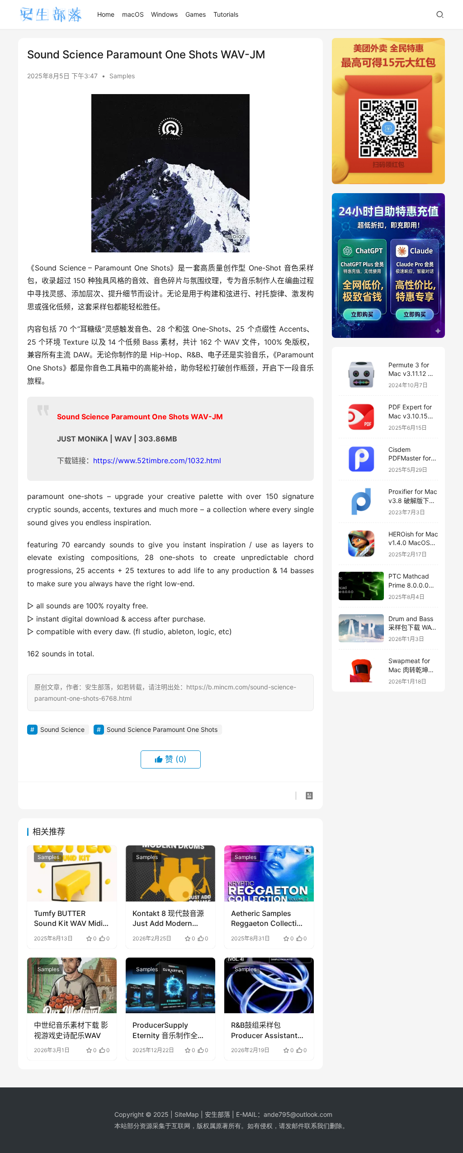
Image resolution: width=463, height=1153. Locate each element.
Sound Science (62, 729)
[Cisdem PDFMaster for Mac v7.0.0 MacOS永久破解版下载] (361, 459)
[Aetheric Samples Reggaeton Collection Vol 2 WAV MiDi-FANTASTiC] (269, 873)
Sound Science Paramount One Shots (162, 729)
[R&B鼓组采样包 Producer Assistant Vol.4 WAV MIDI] (269, 986)
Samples (122, 76)
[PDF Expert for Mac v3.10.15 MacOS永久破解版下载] (361, 417)
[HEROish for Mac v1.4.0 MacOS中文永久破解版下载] (361, 544)
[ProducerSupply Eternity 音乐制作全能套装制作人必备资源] (170, 986)
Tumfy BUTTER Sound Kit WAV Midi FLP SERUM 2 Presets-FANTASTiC (68, 919)
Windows (164, 14)
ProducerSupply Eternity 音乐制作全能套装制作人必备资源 (168, 1030)
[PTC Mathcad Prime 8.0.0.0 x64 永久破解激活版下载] (361, 586)
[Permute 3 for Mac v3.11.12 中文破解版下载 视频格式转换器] (361, 375)
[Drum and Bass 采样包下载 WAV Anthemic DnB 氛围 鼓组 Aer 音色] (361, 628)
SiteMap (187, 1114)
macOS (133, 14)
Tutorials (225, 14)
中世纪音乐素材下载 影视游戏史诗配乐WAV (71, 1029)
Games (195, 14)
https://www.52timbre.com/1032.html (157, 460)
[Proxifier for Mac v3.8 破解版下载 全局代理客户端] (361, 501)
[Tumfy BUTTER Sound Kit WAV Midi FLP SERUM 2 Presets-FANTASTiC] (72, 873)
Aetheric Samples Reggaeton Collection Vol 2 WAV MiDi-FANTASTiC (268, 919)
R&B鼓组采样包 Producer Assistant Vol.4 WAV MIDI (264, 1030)
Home (105, 14)
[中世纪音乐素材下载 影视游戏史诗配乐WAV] (72, 986)
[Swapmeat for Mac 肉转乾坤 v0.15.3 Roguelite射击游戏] (361, 670)
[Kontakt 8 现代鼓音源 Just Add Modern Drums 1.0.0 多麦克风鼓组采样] (170, 873)
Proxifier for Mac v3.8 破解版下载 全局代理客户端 (412, 500)
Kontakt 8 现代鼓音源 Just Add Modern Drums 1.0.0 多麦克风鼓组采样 (168, 919)
